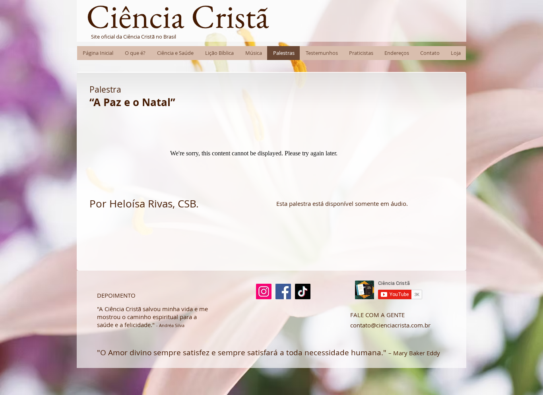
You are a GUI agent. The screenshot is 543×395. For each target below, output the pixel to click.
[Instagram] (264, 291)
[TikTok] (302, 291)
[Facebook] (283, 291)
